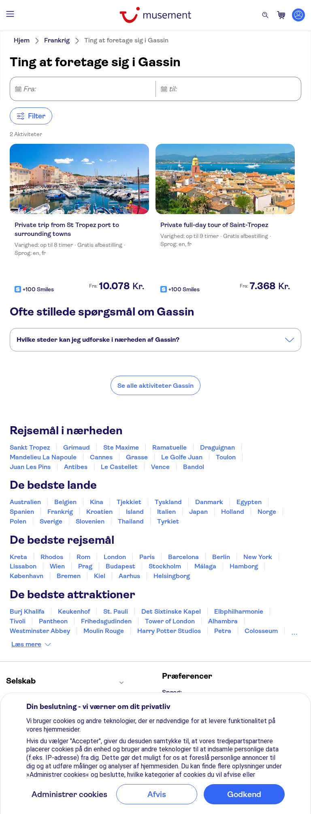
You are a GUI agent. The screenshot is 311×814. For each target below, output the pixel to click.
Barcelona (183, 557)
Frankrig (57, 40)
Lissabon (23, 566)
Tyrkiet (168, 521)
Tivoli (18, 621)
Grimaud (76, 447)
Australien (25, 502)
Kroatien (99, 511)
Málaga (205, 566)
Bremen (69, 576)
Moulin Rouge (103, 631)
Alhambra (223, 621)
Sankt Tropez (30, 447)
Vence (160, 467)
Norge (267, 511)
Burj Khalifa (27, 611)
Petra (222, 631)
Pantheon (53, 621)
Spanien (22, 511)
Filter (36, 116)
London (115, 557)
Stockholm (165, 566)
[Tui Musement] (155, 15)
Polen (18, 521)
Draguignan (217, 447)
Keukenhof (74, 611)
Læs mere (26, 644)
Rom (83, 557)
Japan (198, 511)
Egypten (249, 502)
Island (135, 511)
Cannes (101, 457)
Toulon (226, 457)
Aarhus (129, 576)
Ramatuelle (169, 447)
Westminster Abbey (40, 631)
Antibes (75, 467)
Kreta (18, 557)
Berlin (221, 557)
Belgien (65, 502)
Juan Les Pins (30, 467)
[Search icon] (265, 15)
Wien (57, 566)
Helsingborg (171, 576)
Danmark (209, 502)
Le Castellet (119, 467)
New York (257, 557)
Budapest (120, 566)
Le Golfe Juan (181, 457)
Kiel (99, 576)
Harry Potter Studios (169, 631)
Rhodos (51, 557)
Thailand (131, 521)
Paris (147, 557)
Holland (232, 511)
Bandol (193, 467)
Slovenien (90, 521)
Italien (166, 511)
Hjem (22, 40)
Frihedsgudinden (106, 621)
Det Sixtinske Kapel (171, 611)
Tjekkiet (129, 502)
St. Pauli (115, 611)
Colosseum (261, 631)
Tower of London (170, 621)
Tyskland (168, 502)
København (26, 576)
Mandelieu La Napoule (43, 457)
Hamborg (244, 566)
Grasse (137, 457)
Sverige (51, 521)
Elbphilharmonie (238, 611)
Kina (96, 502)
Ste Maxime (121, 447)
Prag (85, 566)
